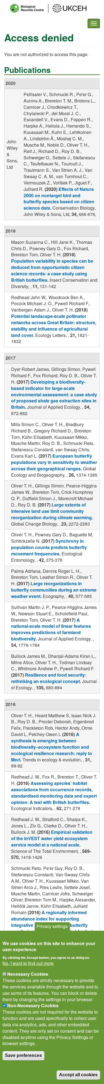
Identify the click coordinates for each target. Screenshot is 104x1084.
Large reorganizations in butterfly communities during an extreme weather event (54, 589)
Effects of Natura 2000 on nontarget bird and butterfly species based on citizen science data (59, 198)
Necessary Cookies (27, 974)
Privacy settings (52, 926)
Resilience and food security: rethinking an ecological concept (48, 678)
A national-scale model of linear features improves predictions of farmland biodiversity (51, 629)
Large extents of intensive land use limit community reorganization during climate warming (51, 511)
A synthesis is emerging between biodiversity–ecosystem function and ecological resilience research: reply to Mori (51, 747)
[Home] (53, 8)
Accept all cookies (78, 1074)
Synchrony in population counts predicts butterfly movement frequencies (49, 547)
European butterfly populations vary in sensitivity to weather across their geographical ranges (54, 462)
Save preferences (23, 1055)
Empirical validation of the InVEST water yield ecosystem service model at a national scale (51, 838)
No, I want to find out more (28, 963)
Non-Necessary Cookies (33, 1005)
